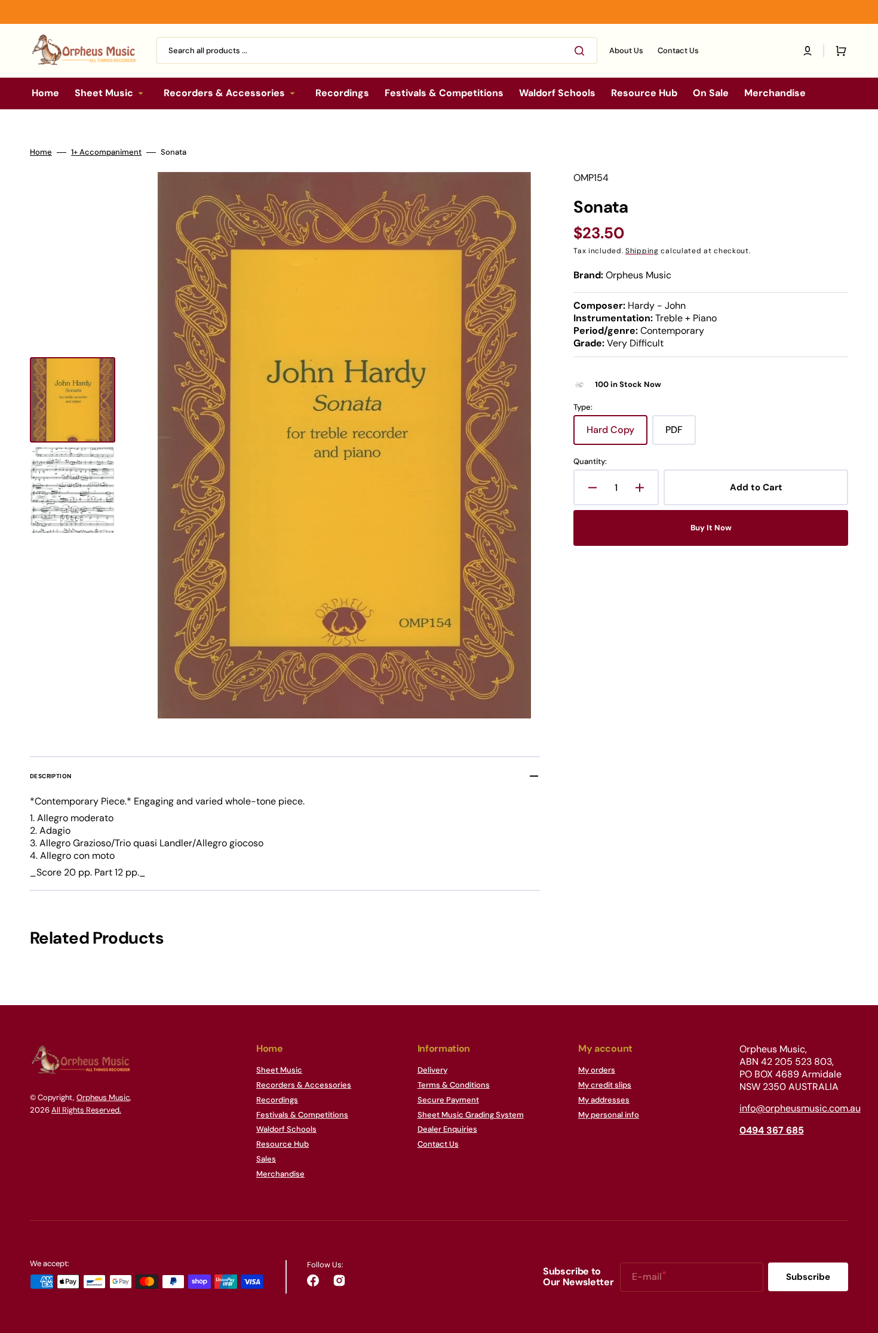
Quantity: (590, 461)
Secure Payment (448, 1100)
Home (41, 152)
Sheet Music (279, 1070)
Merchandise (280, 1174)
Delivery (432, 1070)
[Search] (581, 51)
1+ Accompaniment (106, 152)
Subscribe (808, 1277)
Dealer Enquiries (447, 1129)
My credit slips (604, 1085)
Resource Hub (282, 1144)
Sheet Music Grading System (470, 1115)
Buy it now (711, 528)
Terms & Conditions (453, 1085)
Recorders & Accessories (303, 1085)
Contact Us (438, 1144)
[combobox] (376, 50)
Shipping (642, 251)
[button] (807, 51)
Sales (266, 1159)
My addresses (604, 1100)
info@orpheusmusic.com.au (800, 1108)
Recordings (277, 1100)
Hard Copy (617, 434)
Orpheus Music (103, 1097)
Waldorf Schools (286, 1129)
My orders (596, 1070)
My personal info (608, 1115)
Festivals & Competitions (302, 1115)
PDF (680, 434)
